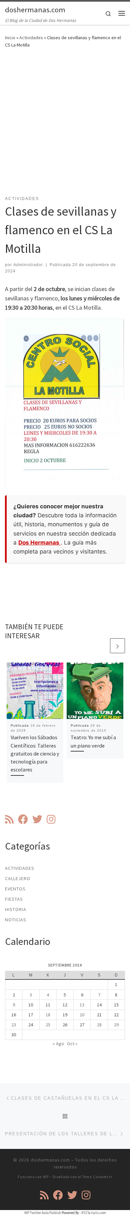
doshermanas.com (50, 1160)
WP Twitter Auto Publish (42, 1212)
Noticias (15, 920)
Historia (15, 909)
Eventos (15, 889)
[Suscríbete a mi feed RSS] (9, 819)
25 (48, 1025)
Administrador (28, 264)
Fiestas (14, 899)
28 (99, 1025)
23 (13, 1025)
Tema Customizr (97, 1176)
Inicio (10, 38)
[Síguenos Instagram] (51, 819)
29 (116, 1025)
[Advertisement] (65, 126)
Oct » (72, 1044)
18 (48, 1015)
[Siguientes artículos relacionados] (117, 645)
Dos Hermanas (39, 542)
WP (46, 1176)
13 (82, 1005)
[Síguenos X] (37, 819)
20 (82, 1015)
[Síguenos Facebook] (23, 819)
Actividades (31, 38)
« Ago (58, 1044)
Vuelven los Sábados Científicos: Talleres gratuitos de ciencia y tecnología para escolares (35, 753)
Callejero (17, 878)
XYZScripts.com (93, 1212)
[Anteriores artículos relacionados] (101, 645)
